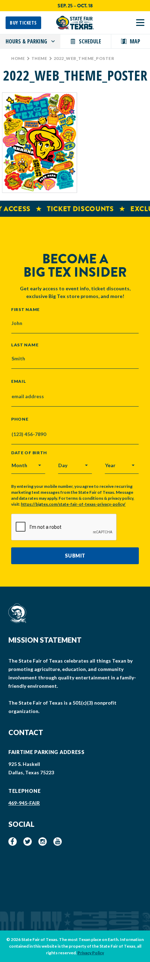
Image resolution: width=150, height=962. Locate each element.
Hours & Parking (26, 41)
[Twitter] (27, 841)
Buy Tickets (23, 22)
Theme (39, 58)
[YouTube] (57, 841)
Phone (20, 419)
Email (18, 381)
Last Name (24, 344)
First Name (25, 309)
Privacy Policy (90, 952)
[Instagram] (42, 841)
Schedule (90, 41)
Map (135, 41)
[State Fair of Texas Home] (75, 22)
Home (18, 58)
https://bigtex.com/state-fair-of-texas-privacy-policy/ (73, 504)
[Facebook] (12, 841)
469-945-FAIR (24, 803)
